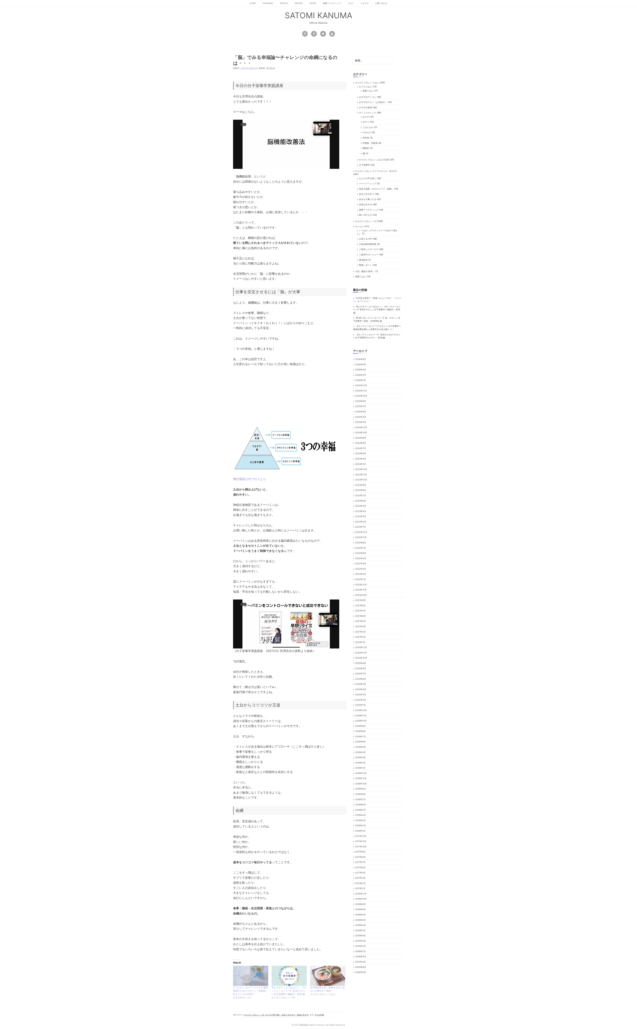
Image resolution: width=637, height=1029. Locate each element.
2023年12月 (361, 469)
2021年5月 (360, 621)
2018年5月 (360, 810)
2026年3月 (360, 375)
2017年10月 (361, 846)
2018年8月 (360, 794)
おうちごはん (365, 86)
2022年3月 (360, 568)
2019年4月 (360, 752)
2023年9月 (360, 485)
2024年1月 (360, 464)
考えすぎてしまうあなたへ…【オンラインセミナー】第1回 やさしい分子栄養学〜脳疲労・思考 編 (289, 990)
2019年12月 (361, 710)
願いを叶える (365, 215)
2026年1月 (360, 380)
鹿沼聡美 (270, 68)
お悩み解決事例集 (367, 244)
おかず (366, 116)
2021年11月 (360, 589)
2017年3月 (360, 878)
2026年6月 (360, 364)
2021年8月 (360, 605)
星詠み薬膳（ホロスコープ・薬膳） (376, 188)
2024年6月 (360, 453)
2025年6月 (360, 411)
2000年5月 (360, 972)
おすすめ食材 (365, 107)
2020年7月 (360, 673)
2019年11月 (360, 715)
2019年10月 (361, 720)
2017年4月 (360, 872)
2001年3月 (360, 961)
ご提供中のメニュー (368, 254)
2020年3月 (360, 694)
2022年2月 (360, 574)
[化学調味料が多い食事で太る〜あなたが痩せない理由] (327, 976)
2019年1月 (360, 768)
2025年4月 (360, 417)
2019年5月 (360, 747)
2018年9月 (360, 788)
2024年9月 (360, 437)
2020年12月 (361, 647)
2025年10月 (361, 395)
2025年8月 (360, 401)
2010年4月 (360, 941)
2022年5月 (360, 558)
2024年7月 (360, 448)
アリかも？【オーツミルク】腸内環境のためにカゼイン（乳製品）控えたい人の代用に (250, 990)
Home (253, 3)
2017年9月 (360, 851)
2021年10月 (361, 595)
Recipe (313, 3)
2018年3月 (360, 820)
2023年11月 (361, 474)
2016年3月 (360, 925)
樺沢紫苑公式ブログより (249, 479)
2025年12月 (361, 385)
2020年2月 (360, 699)
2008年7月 (360, 951)
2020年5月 (360, 684)
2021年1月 (360, 642)
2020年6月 (360, 679)
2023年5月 (360, 506)
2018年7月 (360, 799)
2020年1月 (360, 705)
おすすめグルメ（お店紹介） (373, 102)
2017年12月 (361, 836)
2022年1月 (360, 579)
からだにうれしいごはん (367, 82)
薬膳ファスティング (332, 3)
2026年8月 (360, 359)
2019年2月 (360, 762)
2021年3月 (360, 631)
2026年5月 (360, 369)
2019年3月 (360, 757)
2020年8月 (360, 668)
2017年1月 (360, 888)
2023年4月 (360, 511)
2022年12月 (361, 532)
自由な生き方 (303, 1015)
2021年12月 (361, 584)
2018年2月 (360, 825)
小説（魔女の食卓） (365, 271)
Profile (284, 3)
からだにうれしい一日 (254, 1015)
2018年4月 (360, 815)
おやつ (366, 122)
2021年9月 (360, 600)
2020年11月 (361, 652)
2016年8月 (360, 904)
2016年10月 (361, 899)
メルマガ (364, 3)
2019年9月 (360, 726)
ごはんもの (368, 127)
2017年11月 (360, 841)
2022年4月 (360, 563)
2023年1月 (360, 526)
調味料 (366, 148)
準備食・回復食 (370, 143)
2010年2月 (360, 946)
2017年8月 (360, 857)
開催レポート (365, 265)
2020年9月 (360, 663)
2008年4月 (360, 956)
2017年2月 (360, 883)
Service (299, 3)
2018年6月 (360, 804)
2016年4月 (360, 920)
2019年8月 (360, 731)
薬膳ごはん (368, 90)
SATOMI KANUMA (318, 15)
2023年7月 (360, 495)
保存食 (366, 137)
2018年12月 (361, 773)
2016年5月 (360, 914)
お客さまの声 (365, 238)
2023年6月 (360, 500)
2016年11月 (360, 893)
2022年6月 (360, 553)
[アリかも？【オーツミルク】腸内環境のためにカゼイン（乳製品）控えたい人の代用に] (250, 976)
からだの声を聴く (273, 1015)
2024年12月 (361, 427)
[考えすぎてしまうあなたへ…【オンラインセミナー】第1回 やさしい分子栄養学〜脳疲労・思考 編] (289, 976)
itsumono (267, 3)
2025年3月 (360, 422)
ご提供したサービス (368, 249)
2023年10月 (361, 479)
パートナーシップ (367, 183)
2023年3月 (360, 516)
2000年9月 (360, 967)
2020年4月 (360, 689)
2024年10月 (361, 432)
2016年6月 (360, 909)
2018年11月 (360, 778)
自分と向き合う (289, 1015)
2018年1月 (360, 830)
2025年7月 (360, 406)
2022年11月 (361, 537)
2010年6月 (360, 935)
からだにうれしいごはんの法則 (374, 159)
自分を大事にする (367, 199)
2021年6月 (360, 616)
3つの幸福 (319, 1015)
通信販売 (363, 259)
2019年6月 (360, 741)
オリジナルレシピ (367, 112)
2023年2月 (360, 521)
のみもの (367, 132)
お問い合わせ (381, 3)
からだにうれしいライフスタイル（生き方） (376, 171)
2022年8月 (360, 542)
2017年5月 (360, 867)
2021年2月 (360, 637)
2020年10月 (361, 657)
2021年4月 (360, 626)
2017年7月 (360, 862)
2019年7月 (360, 736)
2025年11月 (361, 390)
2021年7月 (360, 610)
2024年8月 (360, 443)
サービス (359, 226)
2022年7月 (360, 548)
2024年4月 (360, 458)
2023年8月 (360, 490)
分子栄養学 (364, 165)
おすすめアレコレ (367, 97)
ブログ (351, 3)
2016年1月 (360, 930)
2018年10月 (361, 783)
